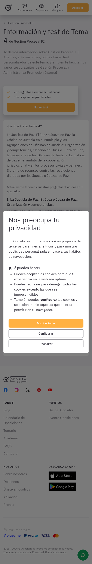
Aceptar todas (46, 323)
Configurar (46, 333)
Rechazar (46, 344)
